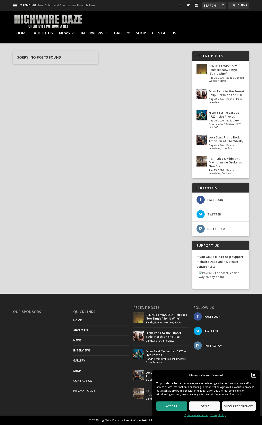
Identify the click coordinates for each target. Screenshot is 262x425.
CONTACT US (164, 33)
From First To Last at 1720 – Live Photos (224, 114)
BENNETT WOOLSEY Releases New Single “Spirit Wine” (223, 69)
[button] (254, 375)
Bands (230, 77)
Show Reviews (154, 362)
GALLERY (122, 33)
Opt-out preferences (196, 415)
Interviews (214, 102)
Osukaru (227, 173)
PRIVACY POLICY (84, 391)
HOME (22, 33)
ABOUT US (43, 33)
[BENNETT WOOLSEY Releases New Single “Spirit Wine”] (201, 69)
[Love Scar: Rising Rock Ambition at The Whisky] (201, 140)
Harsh (238, 99)
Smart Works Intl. (136, 420)
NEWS (64, 33)
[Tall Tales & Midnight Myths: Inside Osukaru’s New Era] (201, 161)
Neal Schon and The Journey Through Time (66, 5)
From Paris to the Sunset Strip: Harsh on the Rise (226, 93)
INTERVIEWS (92, 33)
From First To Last (164, 359)
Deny (205, 406)
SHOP (141, 33)
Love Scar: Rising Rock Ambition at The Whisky (226, 139)
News (223, 81)
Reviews (228, 123)
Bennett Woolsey (164, 322)
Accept (171, 406)
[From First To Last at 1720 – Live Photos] (201, 115)
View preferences (239, 406)
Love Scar (227, 148)
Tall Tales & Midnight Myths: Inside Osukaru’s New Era (226, 162)
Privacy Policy (218, 415)
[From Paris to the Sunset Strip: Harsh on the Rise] (201, 94)
